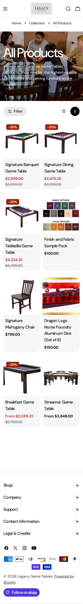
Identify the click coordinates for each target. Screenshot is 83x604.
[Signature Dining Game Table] (61, 140)
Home (16, 23)
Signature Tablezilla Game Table (19, 246)
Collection (37, 23)
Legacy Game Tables (35, 576)
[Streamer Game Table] (61, 377)
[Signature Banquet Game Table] (22, 140)
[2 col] (75, 111)
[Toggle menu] (5, 8)
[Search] (68, 8)
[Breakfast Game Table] (22, 377)
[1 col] (63, 111)
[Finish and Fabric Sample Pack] (61, 215)
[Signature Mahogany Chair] (22, 296)
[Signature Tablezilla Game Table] (22, 215)
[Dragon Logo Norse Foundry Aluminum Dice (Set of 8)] (61, 296)
